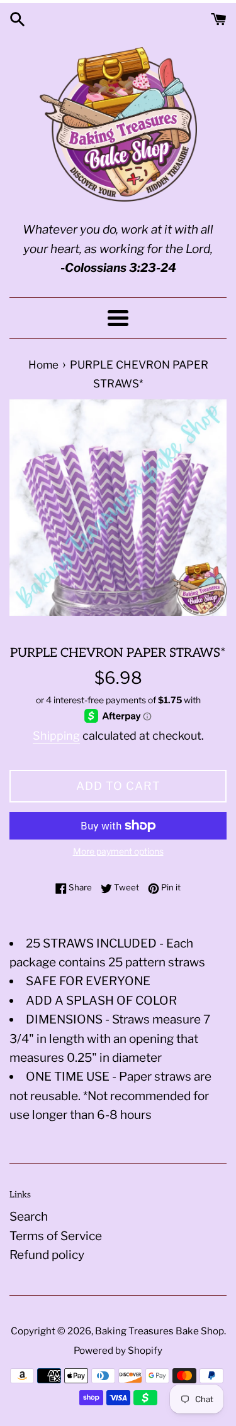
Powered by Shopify (118, 1350)
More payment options (118, 851)
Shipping (56, 735)
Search (28, 1216)
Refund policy (46, 1255)
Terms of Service (55, 1236)
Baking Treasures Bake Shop (159, 1331)
